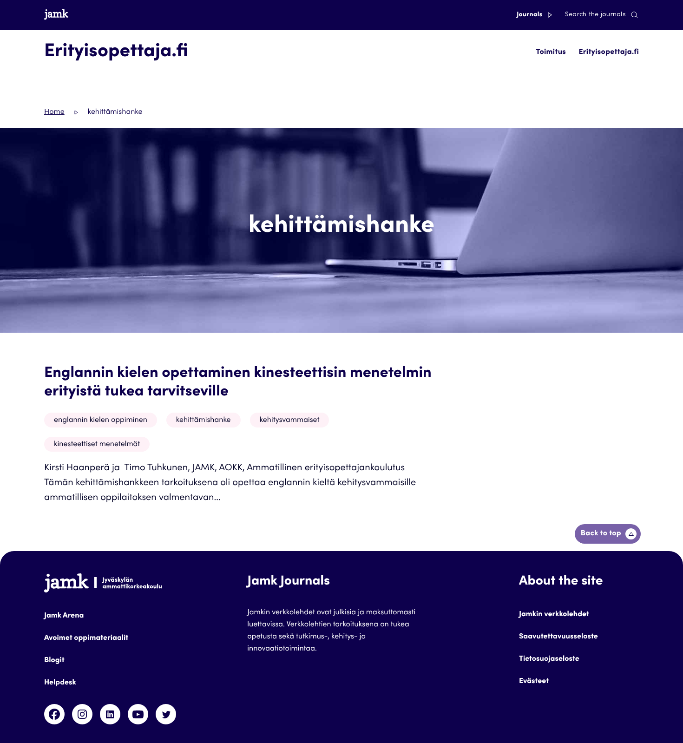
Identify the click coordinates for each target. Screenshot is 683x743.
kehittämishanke (203, 420)
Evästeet (534, 681)
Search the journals (595, 15)
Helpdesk (60, 683)
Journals (530, 15)
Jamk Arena (64, 616)
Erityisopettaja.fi (608, 52)
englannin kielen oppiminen (100, 420)
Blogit (54, 660)
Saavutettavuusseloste (558, 637)
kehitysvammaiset (290, 420)
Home (54, 112)
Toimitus (551, 52)
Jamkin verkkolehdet (554, 614)
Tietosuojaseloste (549, 659)
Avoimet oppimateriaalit (86, 638)
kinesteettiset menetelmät (97, 444)
